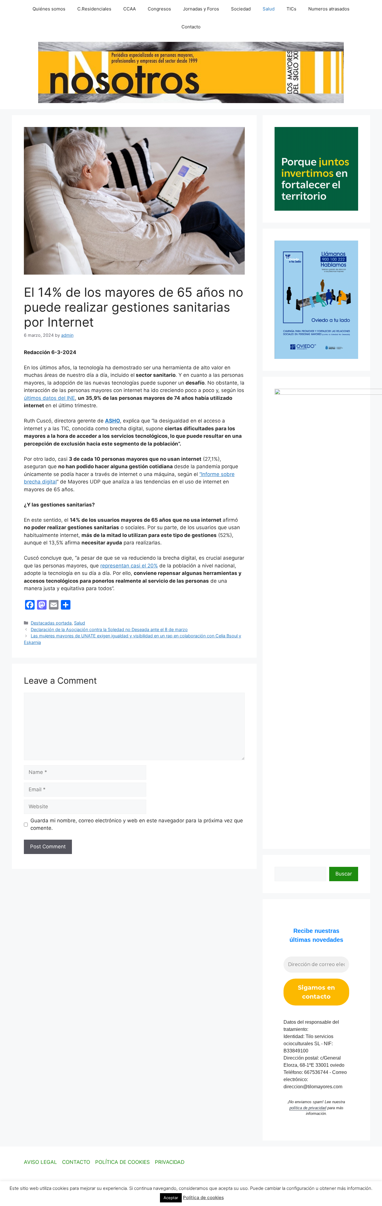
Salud (269, 9)
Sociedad (241, 9)
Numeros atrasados (328, 9)
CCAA (129, 9)
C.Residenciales (94, 9)
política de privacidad (307, 1108)
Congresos (159, 9)
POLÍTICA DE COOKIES (122, 1162)
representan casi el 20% (129, 566)
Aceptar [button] (171, 1197)
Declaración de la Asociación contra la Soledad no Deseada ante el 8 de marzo (109, 629)
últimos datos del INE (49, 398)
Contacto (191, 27)
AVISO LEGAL (40, 1162)
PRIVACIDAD (169, 1162)
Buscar (343, 874)
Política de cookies (203, 1197)
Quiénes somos (49, 9)
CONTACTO (76, 1162)
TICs (291, 9)
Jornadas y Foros (201, 9)
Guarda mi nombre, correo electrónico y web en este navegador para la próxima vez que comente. (136, 824)
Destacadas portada (51, 622)
